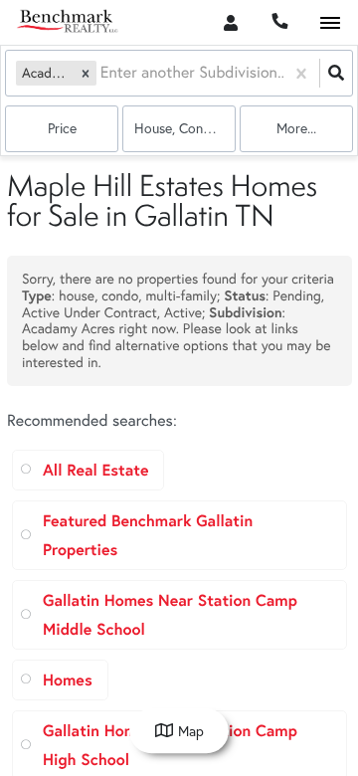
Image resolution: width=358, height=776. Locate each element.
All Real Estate (95, 470)
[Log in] (230, 22)
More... (296, 127)
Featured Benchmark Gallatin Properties (148, 535)
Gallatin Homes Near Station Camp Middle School (170, 615)
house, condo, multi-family (185, 127)
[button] (85, 73)
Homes (67, 680)
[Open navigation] (329, 23)
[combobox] (102, 73)
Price (62, 127)
